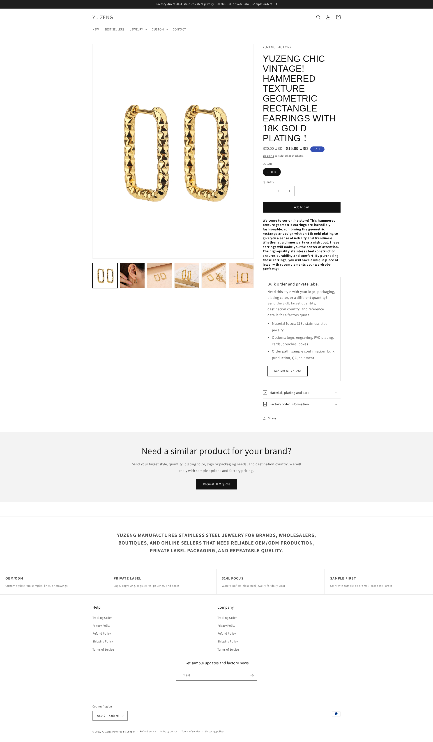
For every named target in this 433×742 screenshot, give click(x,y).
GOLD (271, 172)
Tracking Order (102, 618)
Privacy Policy (101, 626)
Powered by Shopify (124, 731)
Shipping (268, 155)
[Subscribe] (252, 675)
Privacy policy (168, 731)
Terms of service (191, 731)
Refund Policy (101, 633)
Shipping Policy (102, 641)
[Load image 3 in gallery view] (159, 275)
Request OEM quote (216, 484)
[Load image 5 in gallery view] (213, 275)
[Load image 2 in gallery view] (132, 275)
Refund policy (148, 731)
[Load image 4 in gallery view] (186, 275)
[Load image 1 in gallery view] (104, 275)
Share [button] (272, 418)
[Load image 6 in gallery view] (241, 275)
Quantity (268, 182)
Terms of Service (103, 649)
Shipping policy (214, 731)
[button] (138, 29)
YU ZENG (107, 731)
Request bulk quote (287, 371)
